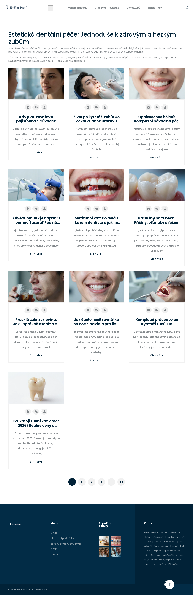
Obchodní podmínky (62, 538)
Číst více (36, 152)
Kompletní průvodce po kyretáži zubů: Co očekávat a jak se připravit (156, 322)
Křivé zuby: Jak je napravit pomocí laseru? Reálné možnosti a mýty (36, 220)
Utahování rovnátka (107, 7)
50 (121, 481)
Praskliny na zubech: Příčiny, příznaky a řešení (157, 220)
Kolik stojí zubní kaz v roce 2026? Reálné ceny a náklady (36, 423)
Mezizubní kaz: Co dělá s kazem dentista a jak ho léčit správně (96, 220)
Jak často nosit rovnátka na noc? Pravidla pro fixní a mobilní (96, 322)
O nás (54, 532)
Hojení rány (155, 7)
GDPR (54, 549)
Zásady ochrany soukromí (66, 543)
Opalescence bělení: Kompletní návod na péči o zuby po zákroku (157, 119)
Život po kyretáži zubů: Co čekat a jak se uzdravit (96, 119)
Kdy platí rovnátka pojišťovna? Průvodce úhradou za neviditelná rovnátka (36, 119)
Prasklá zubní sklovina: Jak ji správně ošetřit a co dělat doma (36, 322)
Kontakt (55, 554)
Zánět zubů (133, 7)
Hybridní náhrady (77, 7)
